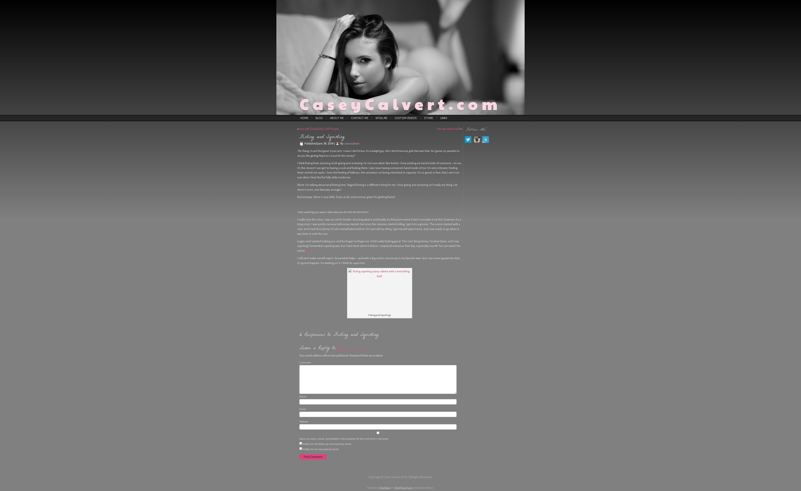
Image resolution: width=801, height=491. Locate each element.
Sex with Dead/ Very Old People (319, 129)
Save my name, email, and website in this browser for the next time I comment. (344, 438)
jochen (344, 348)
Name (303, 396)
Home (304, 118)
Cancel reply (358, 348)
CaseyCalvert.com (400, 103)
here (308, 250)
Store (428, 118)
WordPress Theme (404, 488)
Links (443, 118)
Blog (319, 118)
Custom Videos (406, 118)
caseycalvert (351, 143)
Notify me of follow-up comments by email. (327, 443)
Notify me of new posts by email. (321, 449)
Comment (305, 362)
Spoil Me (381, 118)
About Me (337, 118)
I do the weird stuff (448, 129)
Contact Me (359, 118)
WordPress (384, 488)
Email (303, 409)
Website (303, 421)
